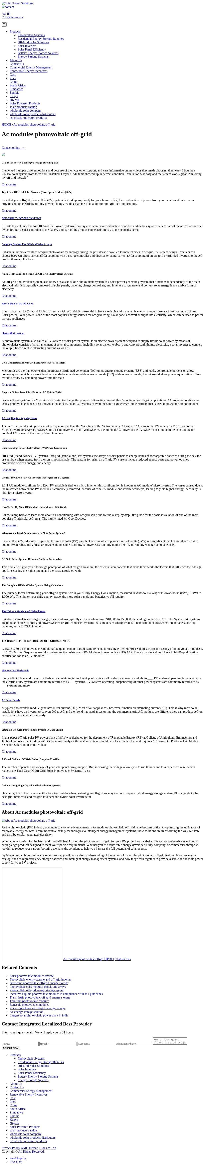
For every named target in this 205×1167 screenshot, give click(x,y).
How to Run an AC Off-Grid (17, 303)
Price (13, 78)
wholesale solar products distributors (32, 114)
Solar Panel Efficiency (32, 49)
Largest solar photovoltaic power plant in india (39, 1015)
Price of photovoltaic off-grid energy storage (37, 1008)
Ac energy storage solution (26, 1011)
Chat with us (123, 959)
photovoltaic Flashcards (15, 670)
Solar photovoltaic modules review (31, 976)
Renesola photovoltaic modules (29, 1004)
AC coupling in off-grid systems (19, 418)
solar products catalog (23, 107)
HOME (6, 124)
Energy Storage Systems (33, 56)
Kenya (14, 96)
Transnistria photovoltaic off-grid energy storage (40, 997)
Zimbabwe (16, 89)
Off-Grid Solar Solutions (33, 42)
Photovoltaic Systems (31, 35)
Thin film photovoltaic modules (29, 1001)
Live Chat (16, 1162)
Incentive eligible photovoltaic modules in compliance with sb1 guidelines (56, 994)
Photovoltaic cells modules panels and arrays (38, 986)
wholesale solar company (25, 110)
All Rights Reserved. (31, 1151)
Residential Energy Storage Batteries (41, 38)
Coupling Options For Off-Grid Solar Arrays (27, 244)
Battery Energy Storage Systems (38, 53)
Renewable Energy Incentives (28, 71)
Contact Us (17, 63)
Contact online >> (13, 147)
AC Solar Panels (11, 700)
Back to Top (48, 1148)
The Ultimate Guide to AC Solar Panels (23, 611)
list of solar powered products (28, 117)
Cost (12, 74)
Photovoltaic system (13, 333)
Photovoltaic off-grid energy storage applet (36, 990)
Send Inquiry (18, 1158)
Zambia (14, 92)
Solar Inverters (27, 46)
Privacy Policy (11, 1148)
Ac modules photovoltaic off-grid (34, 124)
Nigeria (14, 99)
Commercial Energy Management (31, 67)
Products (15, 31)
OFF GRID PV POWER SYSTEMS (21, 218)
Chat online (9, 184)
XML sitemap (29, 1148)
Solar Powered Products (25, 103)
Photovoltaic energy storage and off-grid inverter (40, 979)
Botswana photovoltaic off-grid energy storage (39, 983)
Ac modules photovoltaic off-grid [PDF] (88, 959)
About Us (16, 60)
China (13, 81)
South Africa (18, 85)
